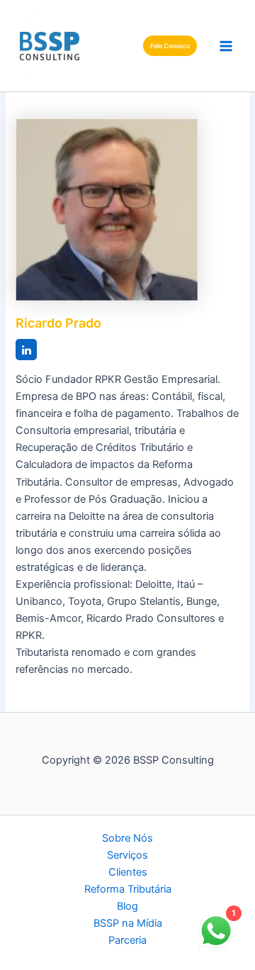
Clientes (127, 872)
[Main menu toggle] (226, 46)
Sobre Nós (127, 838)
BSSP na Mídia (128, 923)
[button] (170, 45)
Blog (127, 906)
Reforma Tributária (127, 889)
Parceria (127, 940)
